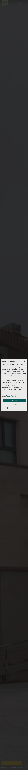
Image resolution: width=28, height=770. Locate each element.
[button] (14, 408)
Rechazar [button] (14, 404)
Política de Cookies (11, 396)
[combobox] (24, 361)
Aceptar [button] (14, 400)
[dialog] (14, 385)
